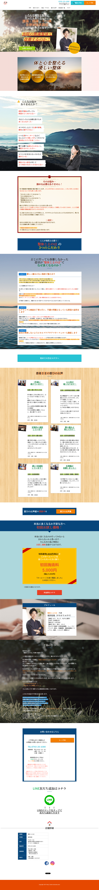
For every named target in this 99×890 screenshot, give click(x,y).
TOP (30, 7)
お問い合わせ (27, 48)
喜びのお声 (53, 7)
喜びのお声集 (65, 511)
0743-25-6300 (64, 1)
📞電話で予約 (77, 3)
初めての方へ (36, 7)
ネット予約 (62, 740)
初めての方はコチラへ (49, 357)
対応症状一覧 (61, 7)
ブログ (68, 7)
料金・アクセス (45, 7)
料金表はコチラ (49, 592)
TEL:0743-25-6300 (37, 747)
